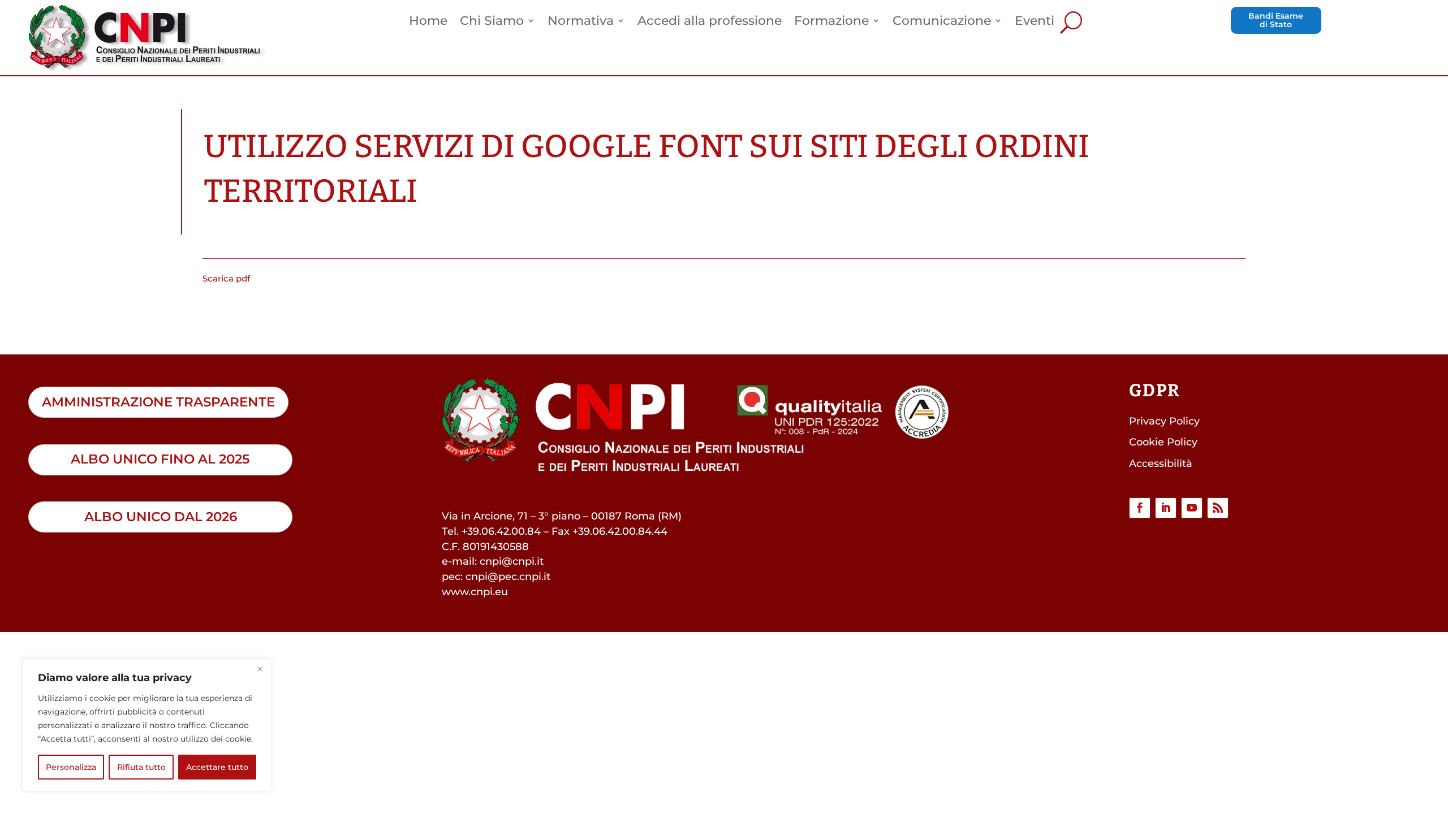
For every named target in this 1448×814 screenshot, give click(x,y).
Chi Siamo (492, 22)
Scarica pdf (226, 278)
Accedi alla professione (709, 22)
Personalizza (71, 767)
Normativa (581, 22)
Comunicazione (942, 22)
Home (428, 22)
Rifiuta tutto (141, 767)
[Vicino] (259, 669)
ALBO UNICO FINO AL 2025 (160, 459)
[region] (147, 725)
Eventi (1034, 22)
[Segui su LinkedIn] (1165, 508)
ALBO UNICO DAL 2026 (160, 517)
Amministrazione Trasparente (158, 402)
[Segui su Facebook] (1139, 508)
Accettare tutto (217, 767)
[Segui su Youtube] (1192, 508)
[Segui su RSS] (1218, 508)
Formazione (831, 22)
